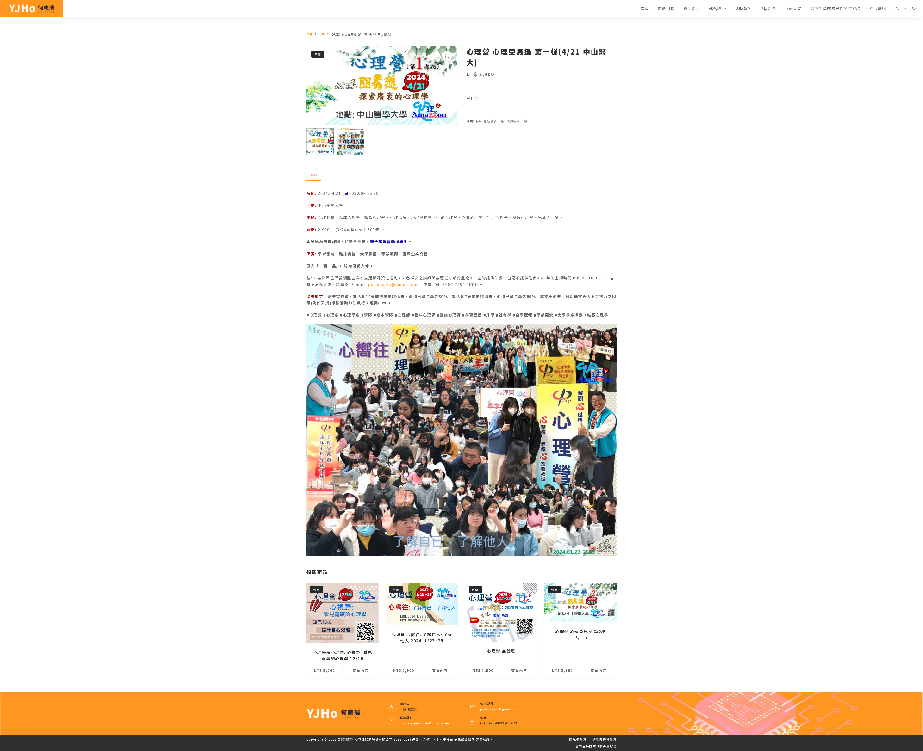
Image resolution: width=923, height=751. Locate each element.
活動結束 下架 (516, 121)
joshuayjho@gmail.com (393, 284)
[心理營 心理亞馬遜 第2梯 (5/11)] (580, 602)
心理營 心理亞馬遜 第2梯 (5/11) (580, 634)
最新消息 (691, 8)
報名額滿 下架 (494, 121)
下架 (478, 121)
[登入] (897, 8)
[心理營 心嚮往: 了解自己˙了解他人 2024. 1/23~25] (422, 604)
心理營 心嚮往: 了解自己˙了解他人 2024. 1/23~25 (422, 637)
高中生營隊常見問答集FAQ (835, 8)
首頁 (645, 8)
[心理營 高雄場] (501, 612)
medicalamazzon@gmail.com (424, 723)
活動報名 (743, 8)
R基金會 (768, 8)
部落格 (715, 8)
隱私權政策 (577, 740)
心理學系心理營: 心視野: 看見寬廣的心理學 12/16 (342, 655)
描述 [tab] (314, 175)
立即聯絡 (877, 8)
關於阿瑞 (666, 8)
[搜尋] (914, 8)
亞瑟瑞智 (793, 8)
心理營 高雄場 (501, 651)
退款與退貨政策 (604, 740)
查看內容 (360, 670)
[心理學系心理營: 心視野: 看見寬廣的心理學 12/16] (342, 613)
